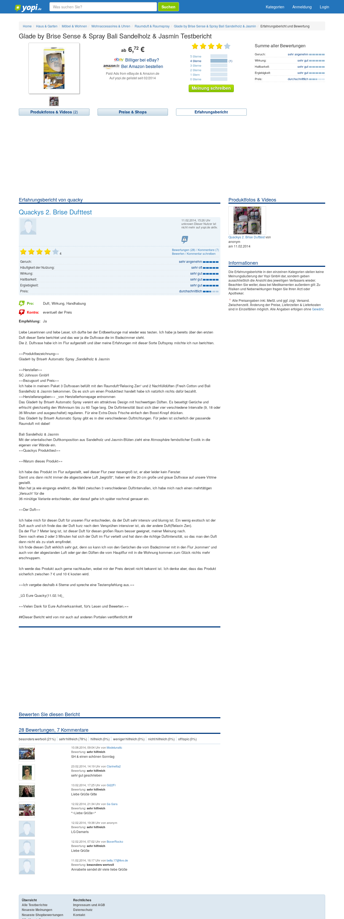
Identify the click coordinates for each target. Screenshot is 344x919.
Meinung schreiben (211, 88)
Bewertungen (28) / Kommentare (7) (195, 249)
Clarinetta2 (114, 766)
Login (324, 6)
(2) (54, 111)
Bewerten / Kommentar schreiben (194, 253)
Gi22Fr (111, 785)
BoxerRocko (115, 841)
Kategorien (275, 6)
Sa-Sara (112, 804)
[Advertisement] (172, 155)
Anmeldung (302, 6)
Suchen (168, 6)
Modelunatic (114, 747)
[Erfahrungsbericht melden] (184, 240)
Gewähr (317, 309)
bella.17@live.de (117, 860)
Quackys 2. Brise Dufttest (246, 237)
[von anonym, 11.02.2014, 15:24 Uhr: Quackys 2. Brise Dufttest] (247, 220)
